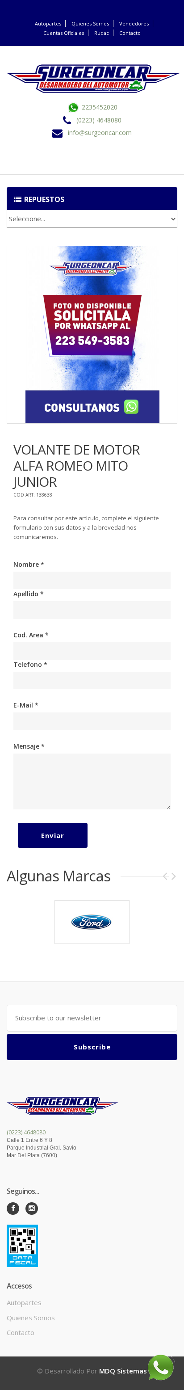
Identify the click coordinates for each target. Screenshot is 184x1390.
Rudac (101, 32)
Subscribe (92, 1046)
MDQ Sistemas (123, 1370)
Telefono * (30, 664)
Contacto (130, 32)
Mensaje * (29, 746)
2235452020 (98, 107)
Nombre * (28, 564)
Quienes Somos (90, 23)
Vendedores (134, 23)
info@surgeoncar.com (100, 132)
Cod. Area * (31, 635)
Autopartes (48, 23)
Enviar (52, 835)
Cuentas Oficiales (63, 32)
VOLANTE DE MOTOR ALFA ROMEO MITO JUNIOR (76, 465)
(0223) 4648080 (98, 120)
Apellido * (28, 594)
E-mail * (25, 705)
